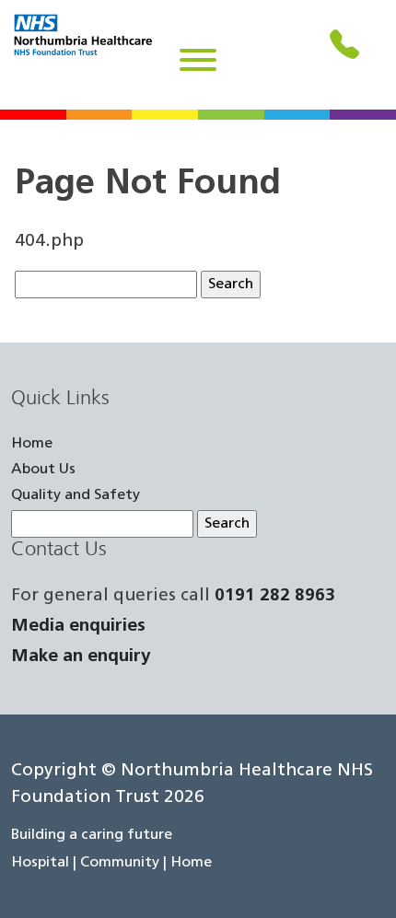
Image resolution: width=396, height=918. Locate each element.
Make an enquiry (81, 657)
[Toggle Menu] (198, 60)
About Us (43, 469)
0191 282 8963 (275, 596)
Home (31, 443)
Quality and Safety (75, 495)
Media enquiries (78, 626)
